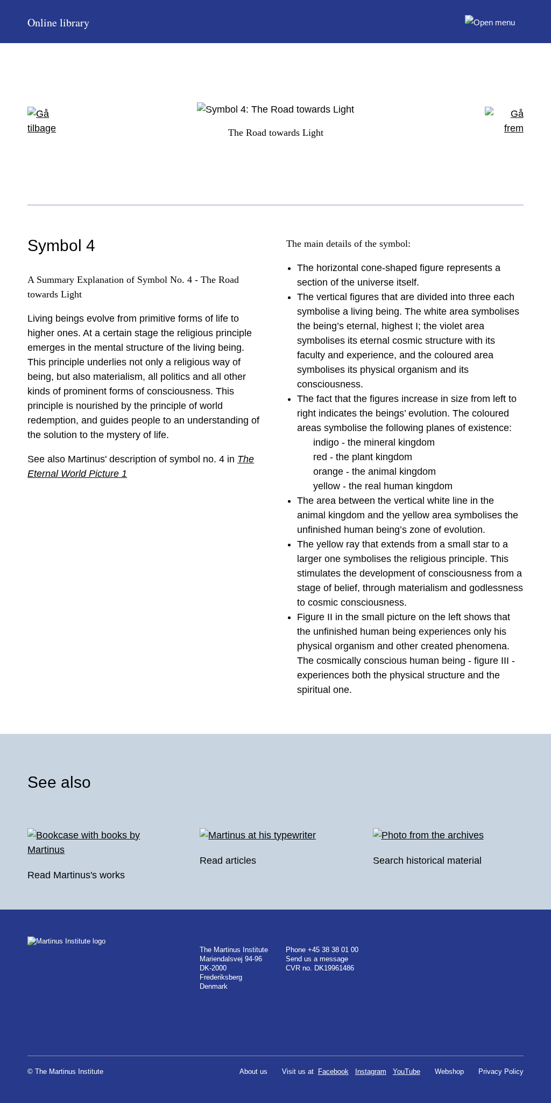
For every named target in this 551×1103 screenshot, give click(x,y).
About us (253, 1071)
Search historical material (427, 860)
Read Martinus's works (76, 875)
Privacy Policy (501, 1071)
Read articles (228, 860)
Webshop (449, 1071)
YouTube (406, 1071)
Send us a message (317, 959)
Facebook (333, 1071)
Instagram (370, 1071)
